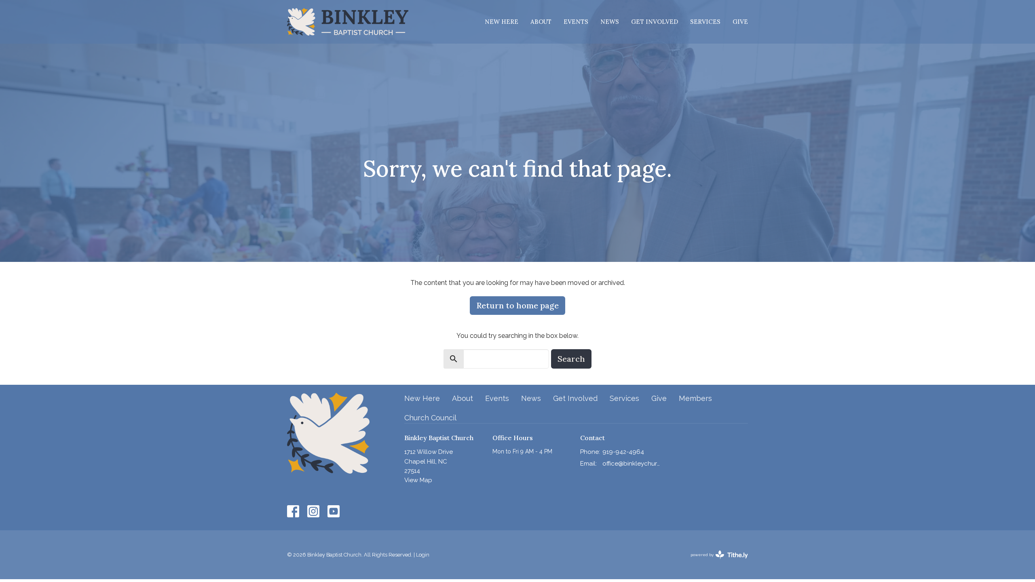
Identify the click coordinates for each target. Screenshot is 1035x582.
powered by (716, 561)
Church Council (430, 417)
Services (705, 21)
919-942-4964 (623, 451)
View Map (418, 480)
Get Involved (654, 21)
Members (695, 398)
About (540, 21)
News (609, 21)
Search (571, 359)
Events (576, 21)
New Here (501, 21)
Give (740, 21)
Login (422, 555)
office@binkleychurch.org (631, 463)
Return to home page (517, 305)
